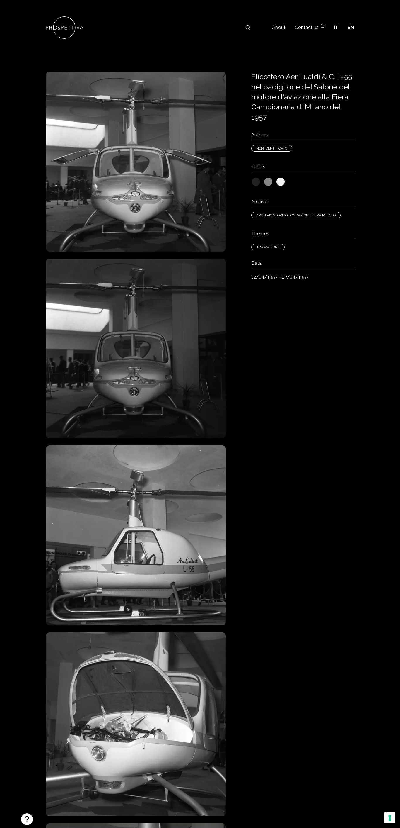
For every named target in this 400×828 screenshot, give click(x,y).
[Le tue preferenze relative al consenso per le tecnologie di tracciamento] (389, 817)
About (279, 27)
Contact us (307, 27)
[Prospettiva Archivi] (64, 27)
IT (336, 27)
